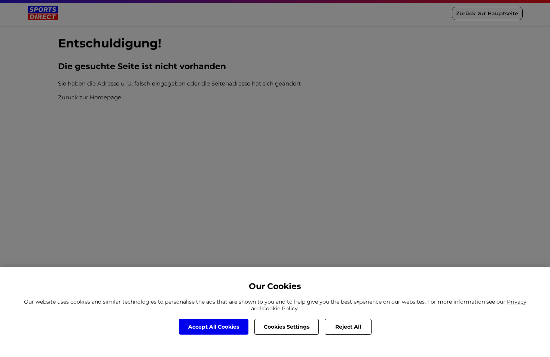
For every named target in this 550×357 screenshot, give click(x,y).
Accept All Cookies (213, 326)
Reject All (348, 326)
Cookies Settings (286, 326)
